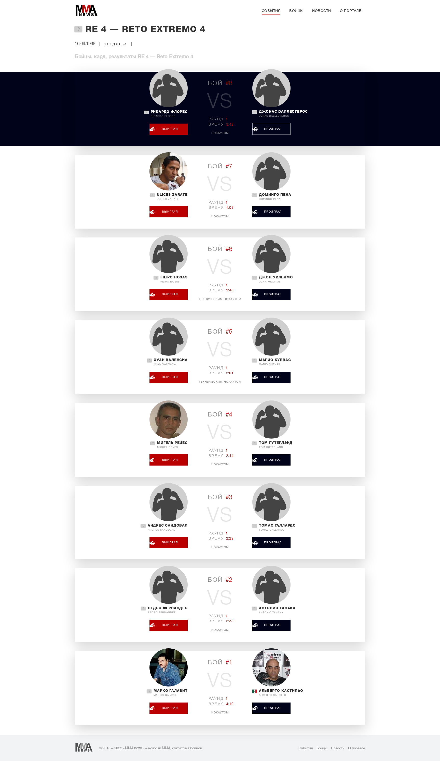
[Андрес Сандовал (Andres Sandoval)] (168, 502)
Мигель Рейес (172, 445)
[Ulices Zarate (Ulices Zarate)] (168, 171)
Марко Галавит (170, 692)
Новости (321, 11)
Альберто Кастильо (281, 692)
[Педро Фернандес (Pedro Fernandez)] (168, 585)
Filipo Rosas (174, 279)
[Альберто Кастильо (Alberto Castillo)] (271, 667)
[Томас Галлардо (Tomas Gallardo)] (271, 502)
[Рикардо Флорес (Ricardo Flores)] (168, 88)
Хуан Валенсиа (170, 362)
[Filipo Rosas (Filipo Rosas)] (168, 254)
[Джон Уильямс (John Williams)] (271, 254)
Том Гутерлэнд (276, 445)
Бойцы (296, 11)
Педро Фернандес (168, 610)
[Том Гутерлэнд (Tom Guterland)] (271, 419)
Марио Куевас (275, 362)
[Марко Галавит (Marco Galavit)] (168, 667)
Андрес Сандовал (168, 527)
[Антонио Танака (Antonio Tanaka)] (271, 585)
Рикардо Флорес (169, 113)
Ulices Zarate (172, 196)
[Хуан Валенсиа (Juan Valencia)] (168, 337)
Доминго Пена (275, 196)
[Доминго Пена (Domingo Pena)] (271, 171)
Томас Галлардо (277, 527)
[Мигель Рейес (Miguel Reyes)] (168, 419)
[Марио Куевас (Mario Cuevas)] (271, 337)
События (271, 11)
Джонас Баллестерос (283, 113)
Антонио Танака (277, 610)
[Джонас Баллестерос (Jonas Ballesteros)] (271, 88)
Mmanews (86, 11)
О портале (351, 11)
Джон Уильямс (276, 279)
